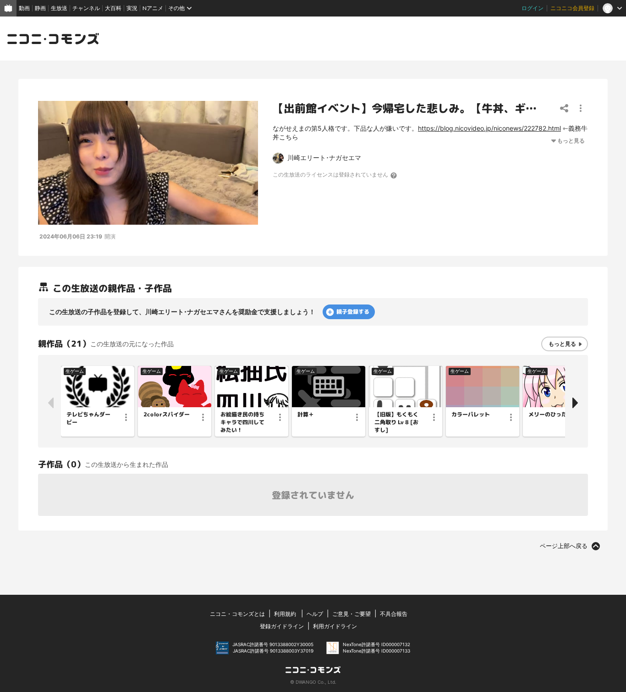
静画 (40, 8)
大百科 (113, 8)
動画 (24, 8)
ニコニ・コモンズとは (237, 613)
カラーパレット (470, 414)
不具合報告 (393, 613)
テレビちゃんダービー (88, 418)
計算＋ (305, 414)
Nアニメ (153, 8)
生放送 (59, 8)
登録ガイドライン (282, 626)
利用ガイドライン (335, 626)
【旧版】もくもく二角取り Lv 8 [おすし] (396, 422)
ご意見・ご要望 (351, 613)
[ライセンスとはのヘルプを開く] (394, 175)
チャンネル (86, 8)
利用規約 (285, 613)
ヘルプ (315, 613)
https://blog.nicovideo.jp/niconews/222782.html (489, 128)
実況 (131, 8)
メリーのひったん (550, 414)
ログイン (533, 8)
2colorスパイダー (166, 414)
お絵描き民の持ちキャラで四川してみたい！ (242, 422)
